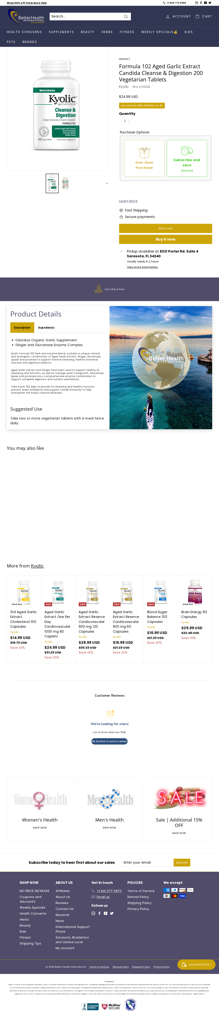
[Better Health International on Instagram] (93, 913)
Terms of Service (141, 891)
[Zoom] (57, 108)
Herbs (107, 32)
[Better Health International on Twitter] (112, 913)
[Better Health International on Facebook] (99, 913)
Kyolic (124, 86)
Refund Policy (138, 897)
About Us (63, 897)
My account (65, 948)
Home (123, 59)
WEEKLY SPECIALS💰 (159, 32)
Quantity (127, 113)
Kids (189, 32)
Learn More (128, 201)
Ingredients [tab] (46, 327)
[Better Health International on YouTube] (105, 913)
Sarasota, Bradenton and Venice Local (72, 939)
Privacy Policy (138, 909)
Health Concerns (24, 32)
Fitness (127, 32)
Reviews (62, 903)
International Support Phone (73, 929)
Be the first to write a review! (109, 741)
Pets (11, 42)
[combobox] (90, 16)
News (60, 921)
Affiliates (63, 891)
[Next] (105, 183)
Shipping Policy (139, 903)
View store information (142, 267)
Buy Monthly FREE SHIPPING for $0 (142, 105)
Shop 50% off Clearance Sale (27, 3)
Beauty (88, 32)
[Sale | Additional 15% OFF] (179, 798)
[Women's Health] (40, 798)
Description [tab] (22, 327)
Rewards (62, 915)
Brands (30, 42)
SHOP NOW (40, 827)
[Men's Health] (109, 798)
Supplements (61, 32)
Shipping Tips (30, 943)
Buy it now (165, 239)
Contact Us (65, 909)
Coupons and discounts (30, 899)
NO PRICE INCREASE (34, 891)
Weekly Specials (32, 907)
